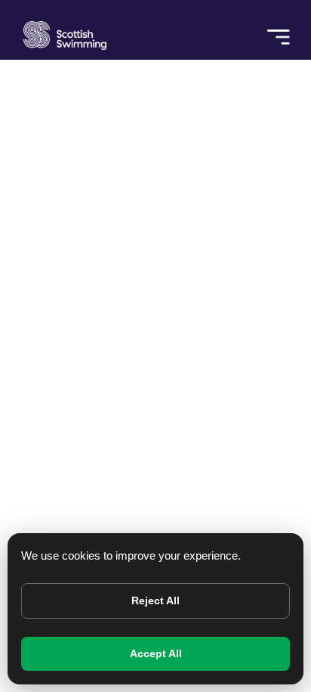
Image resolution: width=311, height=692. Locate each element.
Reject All (155, 600)
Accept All (156, 653)
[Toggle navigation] (278, 29)
